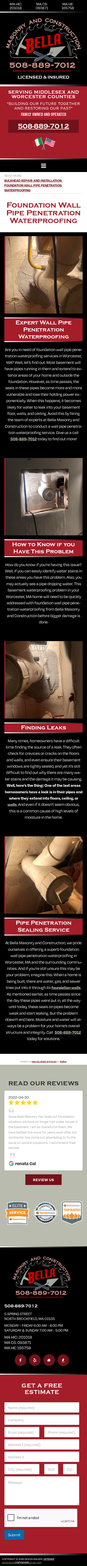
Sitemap (49, 1543)
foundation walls (65, 987)
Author (63, 1061)
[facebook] (20, 1344)
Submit (14, 1519)
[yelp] (35, 1344)
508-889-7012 (43, 126)
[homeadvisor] (49, 1344)
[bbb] (63, 1344)
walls (12, 804)
